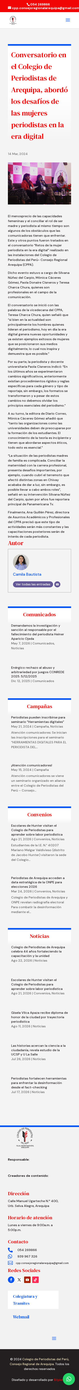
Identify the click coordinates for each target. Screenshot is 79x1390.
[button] (69, 1379)
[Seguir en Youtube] (27, 1280)
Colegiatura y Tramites (25, 1300)
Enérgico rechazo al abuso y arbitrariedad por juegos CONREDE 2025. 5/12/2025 (37, 672)
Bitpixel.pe (60, 1380)
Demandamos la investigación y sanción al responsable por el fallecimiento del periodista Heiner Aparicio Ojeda (37, 632)
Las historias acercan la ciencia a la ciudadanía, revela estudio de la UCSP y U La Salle (38, 1050)
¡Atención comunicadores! (31, 765)
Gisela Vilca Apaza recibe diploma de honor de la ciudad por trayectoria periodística (39, 1017)
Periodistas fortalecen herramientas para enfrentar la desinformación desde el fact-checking (38, 1082)
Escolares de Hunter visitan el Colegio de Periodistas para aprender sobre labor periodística (37, 830)
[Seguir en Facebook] (11, 1280)
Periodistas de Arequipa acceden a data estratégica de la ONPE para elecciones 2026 (38, 882)
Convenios (42, 839)
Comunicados (43, 643)
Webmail (21, 1317)
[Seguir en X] (19, 1280)
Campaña (41, 726)
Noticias (17, 648)
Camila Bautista (27, 574)
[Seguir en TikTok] (35, 1280)
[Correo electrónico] (57, 584)
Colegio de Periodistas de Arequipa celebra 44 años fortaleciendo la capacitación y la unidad (38, 951)
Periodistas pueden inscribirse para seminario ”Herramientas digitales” (38, 719)
